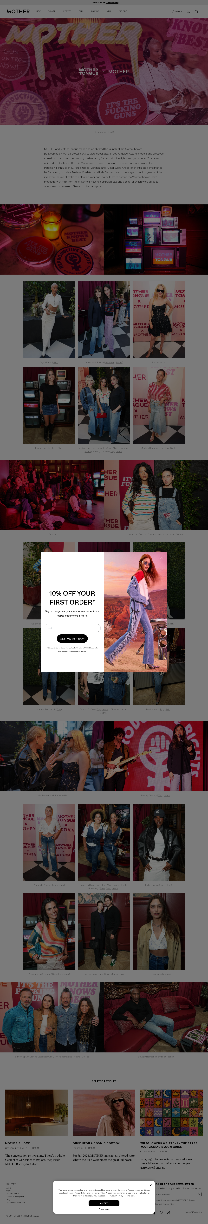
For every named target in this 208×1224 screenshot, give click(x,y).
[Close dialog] (161, 557)
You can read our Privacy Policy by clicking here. (114, 1196)
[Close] (150, 1185)
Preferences (104, 1209)
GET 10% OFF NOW (72, 638)
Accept (104, 1203)
